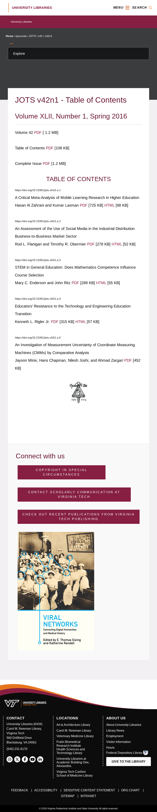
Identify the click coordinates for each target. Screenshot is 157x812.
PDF (38, 132)
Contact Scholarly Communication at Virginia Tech (74, 494)
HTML (110, 205)
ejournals (21, 36)
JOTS (32, 36)
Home (9, 36)
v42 (40, 36)
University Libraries (21, 21)
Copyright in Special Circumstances (61, 472)
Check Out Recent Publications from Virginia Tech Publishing (78, 517)
